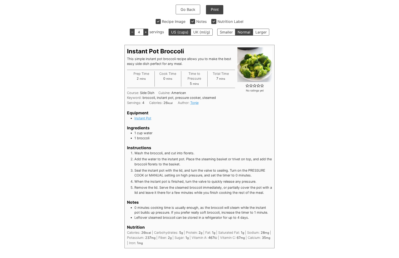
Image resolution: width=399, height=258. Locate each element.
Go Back (188, 9)
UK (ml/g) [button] (201, 32)
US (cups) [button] (179, 32)
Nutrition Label (230, 21)
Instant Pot (142, 118)
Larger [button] (261, 32)
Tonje (194, 103)
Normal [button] (244, 32)
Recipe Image (173, 21)
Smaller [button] (226, 32)
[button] (247, 86)
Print (214, 10)
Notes (201, 21)
